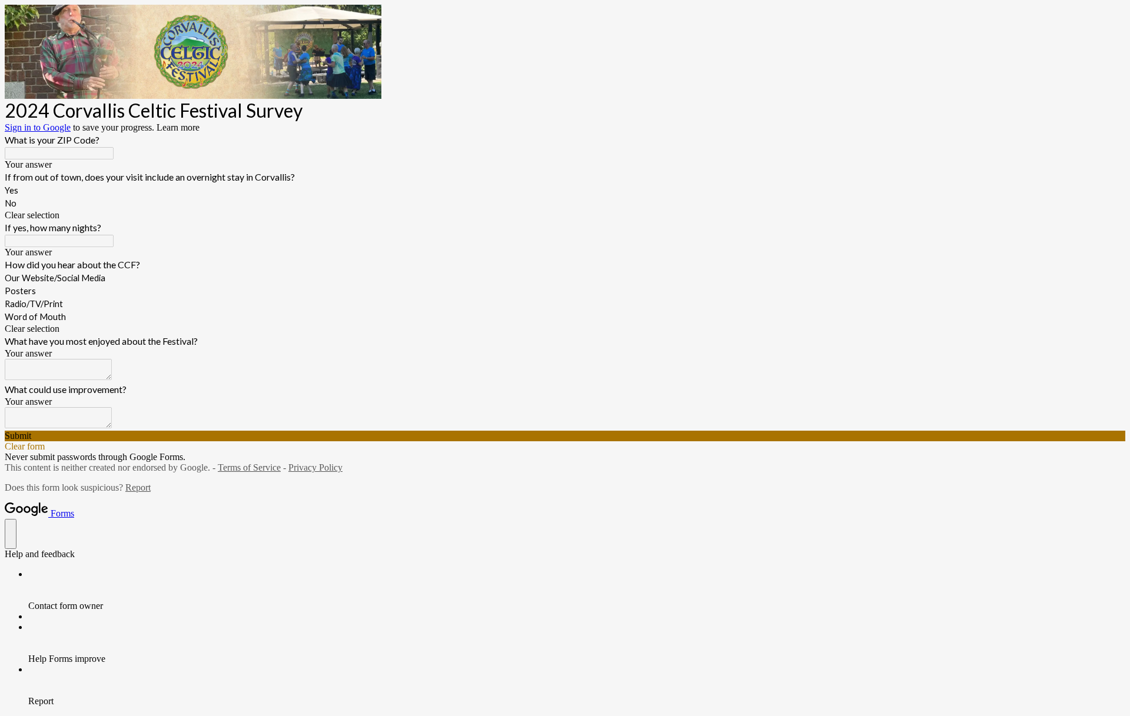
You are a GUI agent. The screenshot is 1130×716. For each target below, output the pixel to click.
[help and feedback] (10, 534)
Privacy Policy (315, 467)
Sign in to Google (38, 127)
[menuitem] (576, 590)
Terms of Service (249, 467)
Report (138, 487)
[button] (565, 215)
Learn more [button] (178, 127)
